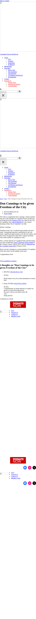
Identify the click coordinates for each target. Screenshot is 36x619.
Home (1, 199)
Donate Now (12, 82)
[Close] (3, 95)
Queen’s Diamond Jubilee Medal (23, 242)
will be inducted (17, 222)
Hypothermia (12, 77)
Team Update (8, 213)
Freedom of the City (18, 220)
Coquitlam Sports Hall (9, 246)
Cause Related (12, 86)
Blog (5, 199)
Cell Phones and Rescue (15, 75)
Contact (6, 79)
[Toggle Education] (35, 178)
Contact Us (14, 314)
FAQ (9, 59)
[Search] (0, 89)
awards (5, 261)
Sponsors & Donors (14, 84)
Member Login (15, 316)
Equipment (11, 63)
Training (10, 61)
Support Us (14, 312)
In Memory (11, 64)
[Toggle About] (35, 167)
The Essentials (12, 72)
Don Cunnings (12, 261)
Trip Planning (12, 73)
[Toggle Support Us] (35, 190)
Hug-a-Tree (11, 70)
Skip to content (4, 1)
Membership (8, 66)
